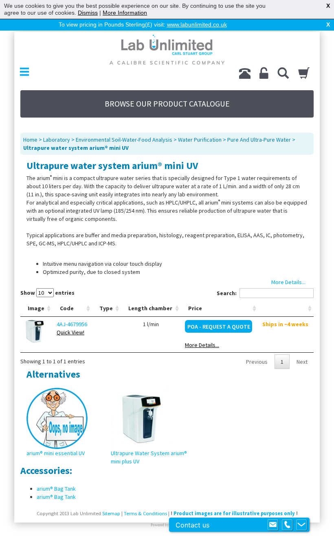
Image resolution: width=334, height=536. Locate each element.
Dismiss (88, 12)
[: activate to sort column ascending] (286, 308)
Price (195, 308)
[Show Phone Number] (287, 525)
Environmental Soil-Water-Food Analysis (124, 139)
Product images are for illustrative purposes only (234, 513)
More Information (125, 12)
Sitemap (111, 513)
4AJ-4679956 (72, 324)
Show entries (47, 292)
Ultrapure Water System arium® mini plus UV (149, 457)
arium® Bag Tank (56, 488)
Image (36, 308)
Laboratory (56, 139)
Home (30, 139)
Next (302, 361)
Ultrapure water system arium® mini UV (76, 147)
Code (67, 308)
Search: (227, 293)
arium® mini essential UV (55, 453)
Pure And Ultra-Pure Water (259, 139)
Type (106, 308)
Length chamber (150, 308)
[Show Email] (273, 525)
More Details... (202, 345)
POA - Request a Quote (218, 326)
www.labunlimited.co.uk (197, 24)
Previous (257, 361)
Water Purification (200, 139)
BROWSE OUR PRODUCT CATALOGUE (167, 104)
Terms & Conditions (145, 513)
